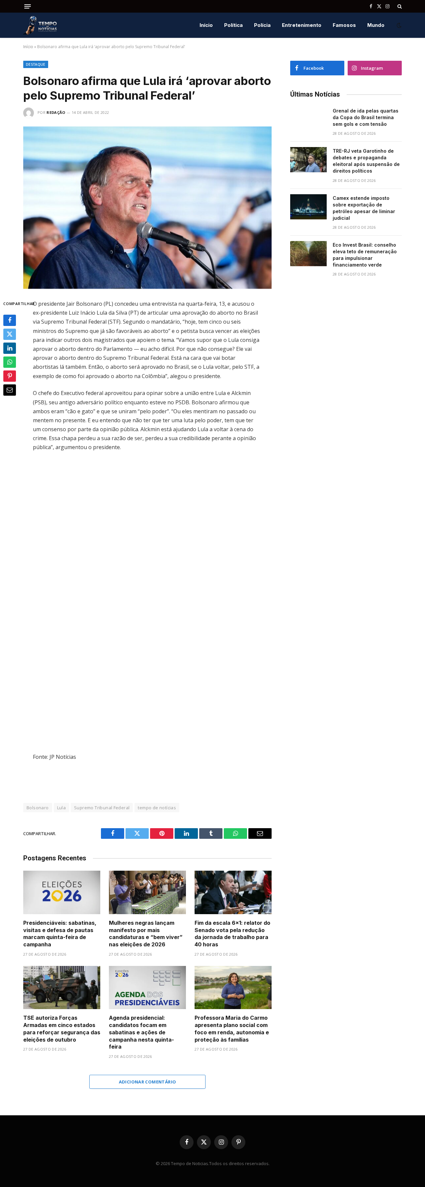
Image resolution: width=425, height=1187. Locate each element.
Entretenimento (301, 25)
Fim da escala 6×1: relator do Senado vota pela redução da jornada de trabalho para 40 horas (232, 933)
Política (233, 25)
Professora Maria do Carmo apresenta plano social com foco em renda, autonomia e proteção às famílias (232, 1028)
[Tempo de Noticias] (40, 25)
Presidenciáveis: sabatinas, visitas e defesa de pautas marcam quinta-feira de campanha (59, 933)
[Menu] (27, 6)
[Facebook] (9, 320)
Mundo (375, 25)
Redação (55, 112)
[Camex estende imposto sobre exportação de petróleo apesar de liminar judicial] (308, 206)
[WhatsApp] (9, 362)
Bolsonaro (38, 808)
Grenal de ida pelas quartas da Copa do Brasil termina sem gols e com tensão (365, 117)
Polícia (262, 25)
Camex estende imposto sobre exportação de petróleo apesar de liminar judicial (364, 208)
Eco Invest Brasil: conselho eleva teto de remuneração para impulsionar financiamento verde (365, 255)
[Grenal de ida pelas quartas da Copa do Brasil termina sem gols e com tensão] (308, 119)
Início (206, 25)
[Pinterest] (9, 376)
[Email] (9, 390)
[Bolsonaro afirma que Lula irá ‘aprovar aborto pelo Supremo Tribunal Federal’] (147, 207)
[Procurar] (399, 6)
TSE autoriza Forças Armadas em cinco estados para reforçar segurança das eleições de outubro (61, 1028)
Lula (61, 808)
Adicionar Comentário (147, 1082)
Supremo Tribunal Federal (101, 808)
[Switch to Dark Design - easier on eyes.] (398, 25)
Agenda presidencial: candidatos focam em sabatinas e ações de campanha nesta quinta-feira (141, 1032)
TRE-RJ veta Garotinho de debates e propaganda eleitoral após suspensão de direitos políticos (366, 161)
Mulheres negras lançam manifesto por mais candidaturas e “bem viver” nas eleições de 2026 (146, 933)
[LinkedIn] (9, 348)
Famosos (344, 25)
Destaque (35, 64)
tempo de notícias (157, 808)
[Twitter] (9, 334)
